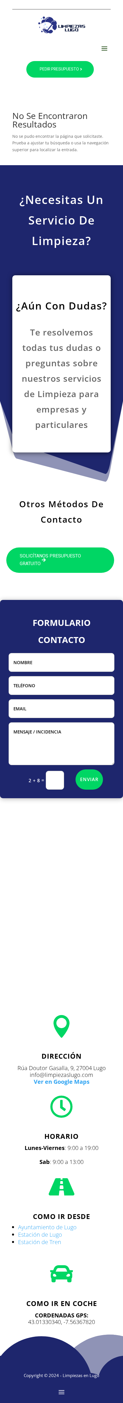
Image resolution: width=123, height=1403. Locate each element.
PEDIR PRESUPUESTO (59, 69)
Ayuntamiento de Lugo (47, 1227)
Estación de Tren (39, 1242)
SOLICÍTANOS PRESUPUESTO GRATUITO (50, 560)
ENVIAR (89, 779)
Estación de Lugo (40, 1234)
